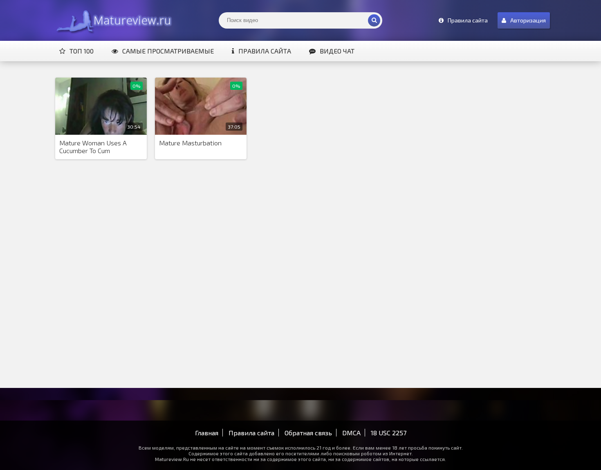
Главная (206, 433)
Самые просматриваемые (168, 51)
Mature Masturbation (190, 143)
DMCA (351, 433)
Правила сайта (264, 51)
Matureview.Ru (112, 20)
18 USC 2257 (388, 433)
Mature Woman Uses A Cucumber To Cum (93, 146)
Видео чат (337, 51)
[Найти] (374, 20)
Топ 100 (82, 51)
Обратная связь (308, 433)
